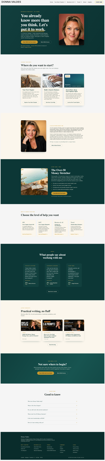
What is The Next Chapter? (34, 405)
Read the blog (52, 344)
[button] (65, 2)
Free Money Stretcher (25, 446)
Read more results (52, 291)
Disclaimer (75, 452)
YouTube (37, 457)
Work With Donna (45, 42)
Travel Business (50, 448)
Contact (61, 452)
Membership (49, 446)
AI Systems (36, 448)
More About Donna (56, 145)
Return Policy (75, 450)
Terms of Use (76, 448)
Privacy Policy (76, 446)
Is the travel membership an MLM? (36, 418)
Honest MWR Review (51, 450)
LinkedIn (22, 457)
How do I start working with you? (36, 422)
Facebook (31, 457)
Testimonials (62, 450)
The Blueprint (23, 450)
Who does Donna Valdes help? (35, 401)
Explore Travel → (75, 234)
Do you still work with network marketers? (38, 410)
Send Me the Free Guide (59, 193)
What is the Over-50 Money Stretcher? (37, 414)
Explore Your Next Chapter (30, 102)
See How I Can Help (50, 102)
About (61, 446)
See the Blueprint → (43, 234)
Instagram (27, 457)
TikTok (41, 457)
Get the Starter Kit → (27, 234)
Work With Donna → (59, 234)
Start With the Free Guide (29, 42)
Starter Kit (23, 448)
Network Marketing (38, 450)
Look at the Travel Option (74, 102)
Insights (61, 448)
